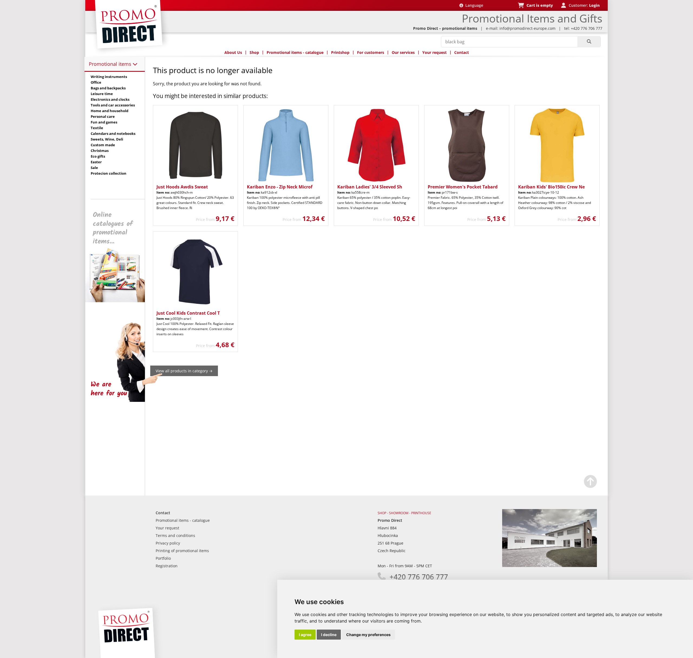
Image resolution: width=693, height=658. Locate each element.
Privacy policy (168, 543)
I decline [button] (328, 634)
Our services (403, 52)
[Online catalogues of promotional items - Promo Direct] (119, 300)
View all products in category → (184, 370)
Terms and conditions (175, 535)
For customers (370, 52)
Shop (254, 52)
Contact (461, 52)
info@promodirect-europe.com (527, 28)
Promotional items (111, 64)
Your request (434, 52)
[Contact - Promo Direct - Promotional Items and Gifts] (549, 565)
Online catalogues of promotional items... (113, 228)
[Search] (588, 41)
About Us (233, 52)
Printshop (340, 52)
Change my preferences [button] (368, 634)
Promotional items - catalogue (295, 52)
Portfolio (163, 558)
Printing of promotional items (182, 550)
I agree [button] (305, 634)
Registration (167, 565)
